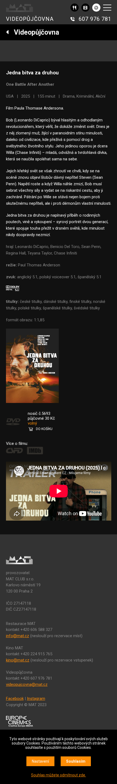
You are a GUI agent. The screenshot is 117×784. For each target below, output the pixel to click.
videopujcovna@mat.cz (27, 684)
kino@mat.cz (17, 660)
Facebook (15, 698)
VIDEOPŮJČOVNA (30, 19)
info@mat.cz (17, 635)
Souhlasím (75, 761)
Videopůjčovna (34, 32)
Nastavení (40, 761)
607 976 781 (95, 19)
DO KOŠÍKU (44, 429)
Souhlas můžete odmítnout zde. (58, 775)
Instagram (36, 698)
